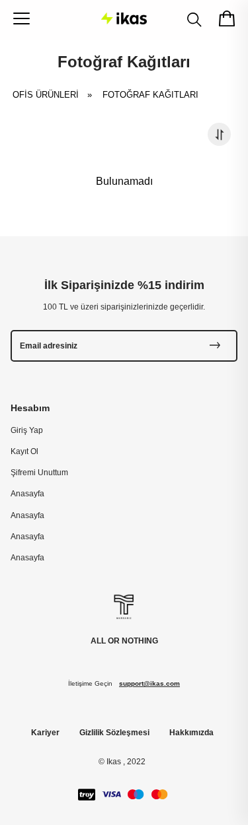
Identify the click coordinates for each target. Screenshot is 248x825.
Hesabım (30, 408)
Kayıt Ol (24, 451)
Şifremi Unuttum (39, 472)
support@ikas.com (149, 683)
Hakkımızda (191, 732)
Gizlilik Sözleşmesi (114, 732)
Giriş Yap (27, 430)
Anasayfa (27, 493)
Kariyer (45, 732)
